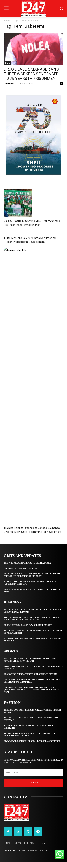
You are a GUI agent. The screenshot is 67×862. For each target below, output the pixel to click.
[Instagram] (18, 831)
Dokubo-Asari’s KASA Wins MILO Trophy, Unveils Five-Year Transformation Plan (32, 222)
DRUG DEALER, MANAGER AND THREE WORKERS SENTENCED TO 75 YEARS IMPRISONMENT (31, 74)
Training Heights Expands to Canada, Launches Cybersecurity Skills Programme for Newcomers (32, 529)
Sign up (34, 783)
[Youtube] (38, 831)
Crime (7, 63)
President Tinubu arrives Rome (20, 568)
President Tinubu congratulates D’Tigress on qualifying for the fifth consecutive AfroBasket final (31, 689)
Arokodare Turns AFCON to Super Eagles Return (30, 674)
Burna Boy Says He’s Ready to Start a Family (27, 563)
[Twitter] (28, 831)
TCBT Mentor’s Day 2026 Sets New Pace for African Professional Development (30, 239)
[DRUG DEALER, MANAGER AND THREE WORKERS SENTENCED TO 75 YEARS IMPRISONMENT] (33, 49)
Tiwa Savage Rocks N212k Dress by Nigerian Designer (32, 741)
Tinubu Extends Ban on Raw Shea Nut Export (28, 625)
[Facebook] (8, 831)
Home (7, 20)
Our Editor (9, 83)
